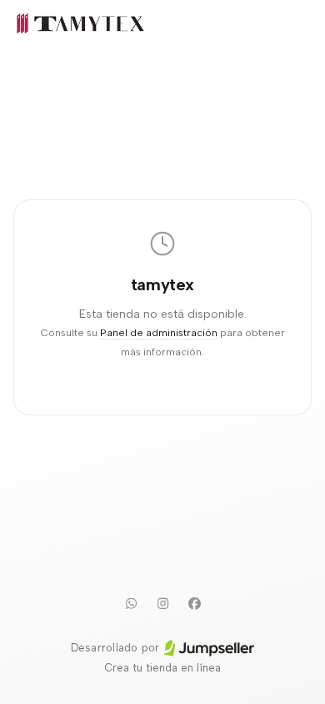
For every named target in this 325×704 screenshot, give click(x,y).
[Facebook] (194, 603)
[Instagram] (163, 603)
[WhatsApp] (131, 603)
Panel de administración (159, 332)
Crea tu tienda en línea (162, 667)
